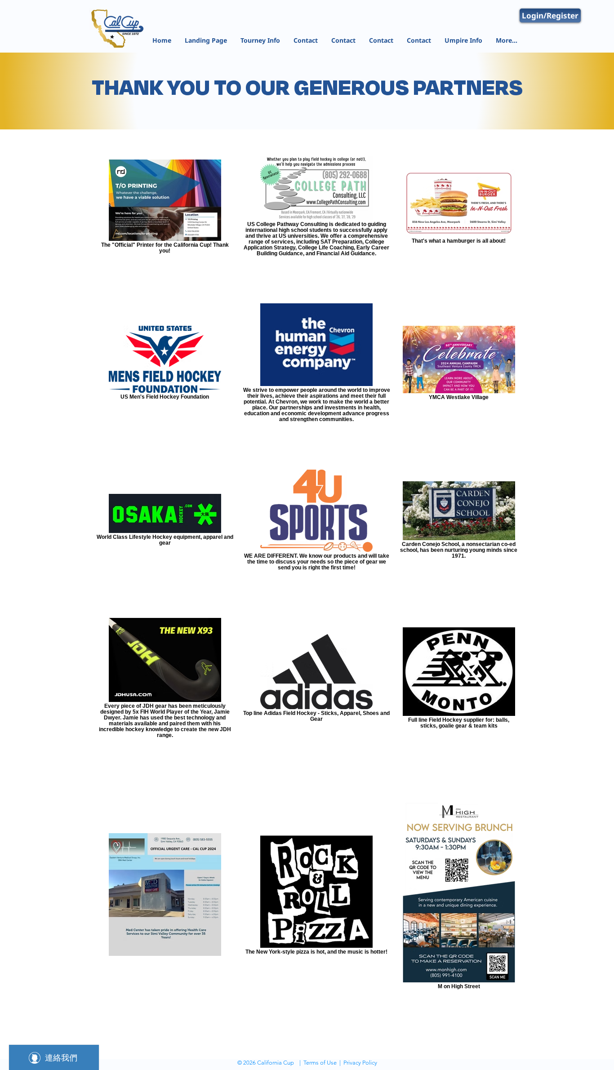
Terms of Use (320, 1062)
